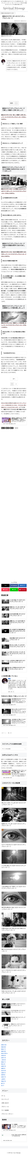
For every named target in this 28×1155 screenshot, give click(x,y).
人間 (3, 1059)
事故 (3, 1049)
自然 (3, 1057)
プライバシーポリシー (7, 1113)
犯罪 (3, 1074)
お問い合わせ (5, 1103)
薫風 (9, 678)
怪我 (3, 1047)
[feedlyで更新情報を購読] (11, 692)
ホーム (3, 1095)
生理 (3, 1055)
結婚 (3, 1068)
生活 (3, 1070)
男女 (3, 1064)
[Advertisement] (14, 87)
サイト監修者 (5, 1110)
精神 (3, 1051)
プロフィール (5, 1106)
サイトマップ (5, 1099)
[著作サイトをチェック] (9, 692)
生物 (3, 1077)
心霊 (3, 1079)
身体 (4, 1053)
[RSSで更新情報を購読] (13, 692)
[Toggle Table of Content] (15, 103)
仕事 (3, 1072)
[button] (25, 749)
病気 (4, 1044)
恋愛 (3, 1066)
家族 (3, 1062)
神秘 (3, 1081)
